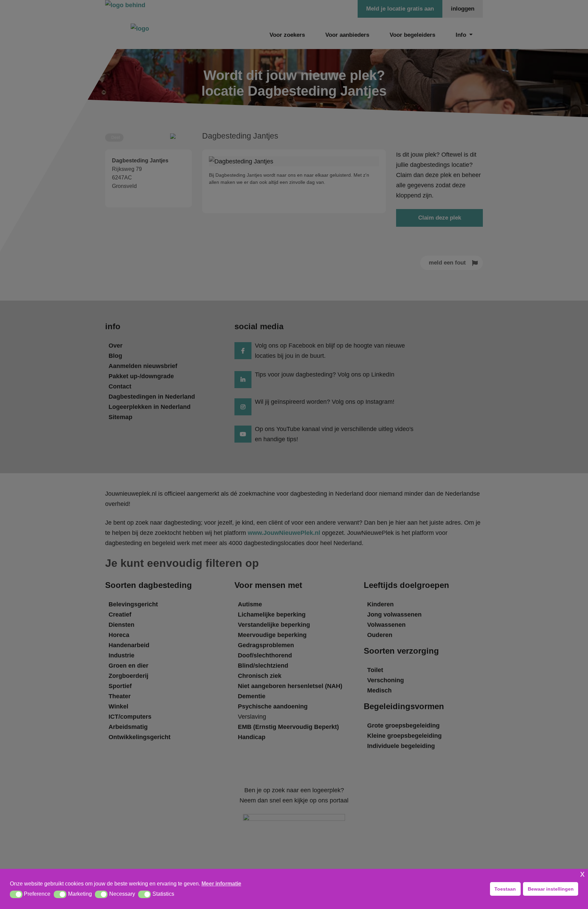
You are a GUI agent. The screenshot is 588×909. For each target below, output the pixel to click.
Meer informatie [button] (221, 884)
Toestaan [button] (505, 889)
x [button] (582, 874)
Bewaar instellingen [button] (551, 889)
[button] (16, 894)
